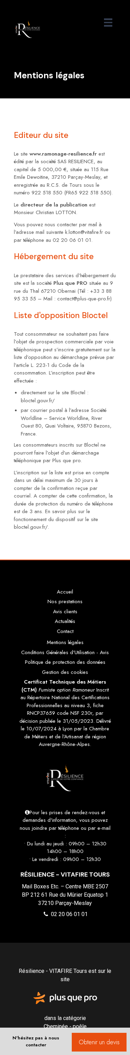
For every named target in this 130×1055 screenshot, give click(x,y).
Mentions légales (65, 642)
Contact (65, 631)
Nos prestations (65, 601)
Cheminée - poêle (65, 1026)
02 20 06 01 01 (69, 914)
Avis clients (65, 611)
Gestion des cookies (65, 672)
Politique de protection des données (65, 662)
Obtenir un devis (99, 1042)
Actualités (65, 621)
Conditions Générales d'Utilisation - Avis (65, 652)
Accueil (65, 592)
